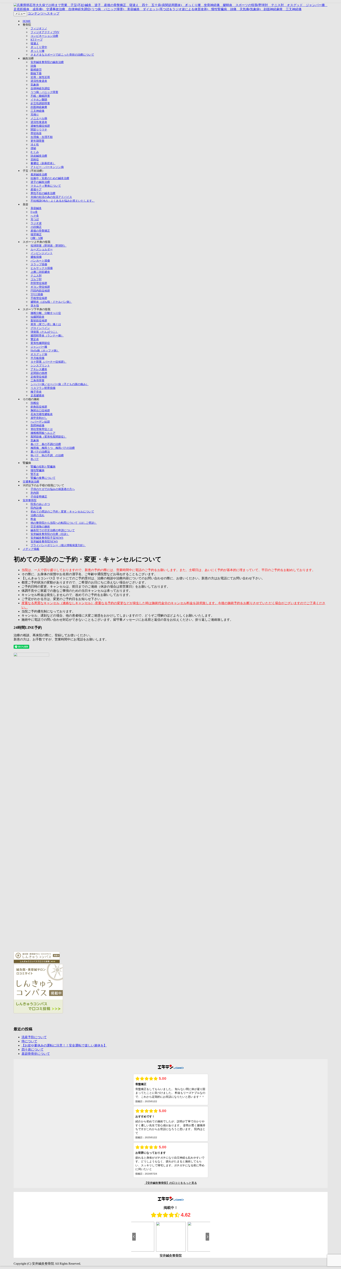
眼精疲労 (36, 69)
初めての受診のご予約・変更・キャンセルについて (62, 511)
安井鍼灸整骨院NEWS (44, 541)
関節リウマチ (39, 129)
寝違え (35, 43)
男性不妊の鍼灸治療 (43, 193)
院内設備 (36, 507)
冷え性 (35, 144)
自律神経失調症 (40, 88)
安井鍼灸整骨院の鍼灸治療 (47, 62)
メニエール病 (39, 118)
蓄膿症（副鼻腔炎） (43, 163)
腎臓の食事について (43, 477)
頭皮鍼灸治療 (39, 155)
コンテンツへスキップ (43, 13)
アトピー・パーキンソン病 (47, 167)
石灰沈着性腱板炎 (42, 414)
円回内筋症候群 (40, 290)
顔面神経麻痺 (39, 107)
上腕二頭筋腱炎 (40, 271)
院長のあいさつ (40, 504)
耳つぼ (35, 219)
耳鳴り (35, 114)
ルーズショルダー (42, 249)
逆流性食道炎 (39, 80)
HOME (27, 21)
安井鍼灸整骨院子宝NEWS (47, 537)
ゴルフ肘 (36, 279)
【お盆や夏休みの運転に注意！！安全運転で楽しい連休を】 (64, 1045)
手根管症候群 (39, 298)
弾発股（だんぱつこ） (44, 331)
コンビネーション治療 (44, 35)
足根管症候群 (39, 376)
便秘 (33, 148)
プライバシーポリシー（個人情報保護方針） (58, 545)
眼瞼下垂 (36, 73)
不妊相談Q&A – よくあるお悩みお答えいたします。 (63, 200)
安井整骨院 (30, 500)
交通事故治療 (31, 481)
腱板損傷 (36, 256)
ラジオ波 (36, 223)
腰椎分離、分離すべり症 (46, 313)
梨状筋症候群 (39, 320)
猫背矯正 (36, 234)
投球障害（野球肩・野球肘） (49, 245)
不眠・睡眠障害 (40, 95)
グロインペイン (40, 328)
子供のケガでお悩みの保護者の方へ (53, 489)
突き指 (35, 305)
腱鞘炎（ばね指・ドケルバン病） (51, 301)
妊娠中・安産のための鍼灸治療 (50, 178)
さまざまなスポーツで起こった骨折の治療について (62, 54)
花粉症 (35, 159)
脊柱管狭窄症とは (42, 429)
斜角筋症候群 (39, 406)
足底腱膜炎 (37, 395)
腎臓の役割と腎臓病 (43, 466)
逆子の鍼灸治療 (40, 182)
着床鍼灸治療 (39, 174)
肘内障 (35, 492)
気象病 (35, 84)
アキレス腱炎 (39, 369)
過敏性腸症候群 (40, 125)
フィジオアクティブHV (45, 32)
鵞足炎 (35, 339)
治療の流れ (37, 515)
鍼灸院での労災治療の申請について (53, 530)
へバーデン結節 (40, 421)
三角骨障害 (37, 380)
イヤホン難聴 (39, 99)
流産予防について (34, 1037)
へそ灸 (35, 215)
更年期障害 (37, 140)
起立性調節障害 (40, 103)
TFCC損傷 (37, 294)
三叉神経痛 (37, 110)
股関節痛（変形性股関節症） (49, 436)
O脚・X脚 (37, 238)
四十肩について (33, 1049)
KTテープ (37, 39)
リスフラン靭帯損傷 (43, 388)
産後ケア (36, 189)
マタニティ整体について (46, 185)
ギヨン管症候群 (40, 286)
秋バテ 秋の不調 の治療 (47, 455)
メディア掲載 (31, 549)
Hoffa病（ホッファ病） (45, 350)
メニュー (20, 13)
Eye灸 (34, 212)
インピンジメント (42, 253)
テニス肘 (36, 275)
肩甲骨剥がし (39, 417)
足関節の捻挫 (39, 373)
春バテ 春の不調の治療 (46, 444)
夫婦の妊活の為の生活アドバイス (51, 197)
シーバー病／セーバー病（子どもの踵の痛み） (60, 384)
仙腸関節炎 (37, 316)
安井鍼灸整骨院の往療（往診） (50, 534)
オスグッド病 (39, 354)
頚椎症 (35, 403)
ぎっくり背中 (39, 47)
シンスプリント (40, 365)
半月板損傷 (37, 358)
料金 (33, 519)
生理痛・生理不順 (42, 137)
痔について (29, 1041)
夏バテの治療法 (40, 451)
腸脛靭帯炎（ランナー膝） (47, 335)
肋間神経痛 (37, 425)
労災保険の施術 (40, 526)
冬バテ (35, 459)
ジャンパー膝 (39, 346)
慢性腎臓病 (37, 470)
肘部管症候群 (39, 283)
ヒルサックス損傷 (42, 268)
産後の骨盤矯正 (40, 230)
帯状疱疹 (36, 133)
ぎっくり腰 (37, 50)
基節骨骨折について (36, 1053)
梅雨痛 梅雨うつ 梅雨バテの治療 (53, 447)
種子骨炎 (36, 391)
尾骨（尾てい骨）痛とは (46, 324)
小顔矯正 (36, 226)
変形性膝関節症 (40, 343)
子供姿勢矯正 (39, 496)
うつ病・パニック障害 (44, 92)
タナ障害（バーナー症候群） (49, 361)
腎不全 (35, 474)
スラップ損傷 (39, 264)
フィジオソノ (39, 28)
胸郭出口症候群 (40, 410)
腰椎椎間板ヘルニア (43, 432)
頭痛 (33, 65)
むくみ (35, 152)
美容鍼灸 (36, 208)
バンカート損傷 (40, 260)
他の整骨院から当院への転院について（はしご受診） (64, 522)
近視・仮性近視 (40, 77)
